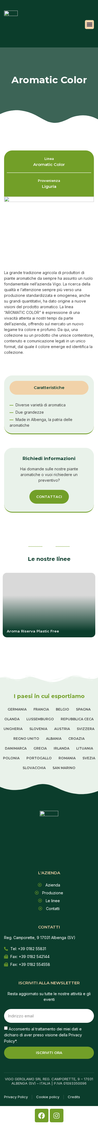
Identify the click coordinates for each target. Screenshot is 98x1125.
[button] (89, 24)
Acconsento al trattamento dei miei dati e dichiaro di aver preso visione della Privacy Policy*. (43, 1034)
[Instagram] (56, 1115)
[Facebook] (41, 1115)
